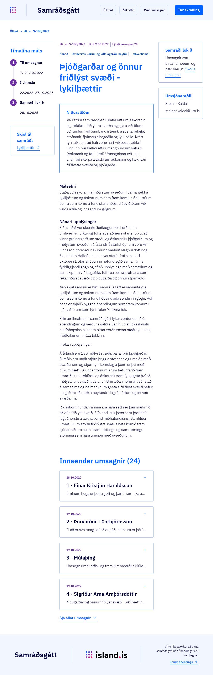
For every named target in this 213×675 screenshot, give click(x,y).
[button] (108, 10)
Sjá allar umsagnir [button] (75, 617)
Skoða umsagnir (180, 72)
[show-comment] (145, 477)
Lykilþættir (26, 147)
